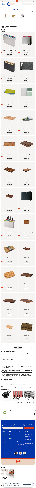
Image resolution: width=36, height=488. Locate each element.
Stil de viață (4, 441)
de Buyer (10, 441)
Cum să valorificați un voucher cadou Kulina (28, 434)
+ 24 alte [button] (17, 347)
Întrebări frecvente (28, 446)
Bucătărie (3, 434)
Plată (16, 437)
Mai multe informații (16, 485)
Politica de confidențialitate (20, 444)
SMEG (10, 435)
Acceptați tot (27, 484)
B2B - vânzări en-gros (28, 439)
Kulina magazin (27, 436)
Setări (6, 486)
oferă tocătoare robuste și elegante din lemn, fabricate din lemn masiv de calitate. (15, 374)
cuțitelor (28, 366)
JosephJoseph (11, 438)
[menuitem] (2, 6)
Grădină (3, 438)
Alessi (10, 434)
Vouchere (17, 441)
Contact (17, 445)
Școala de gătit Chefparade (29, 443)
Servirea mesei (4, 435)
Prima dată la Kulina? (28, 440)
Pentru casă (3, 442)
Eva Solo (10, 442)
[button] (18, 29)
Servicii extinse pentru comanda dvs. (19, 435)
